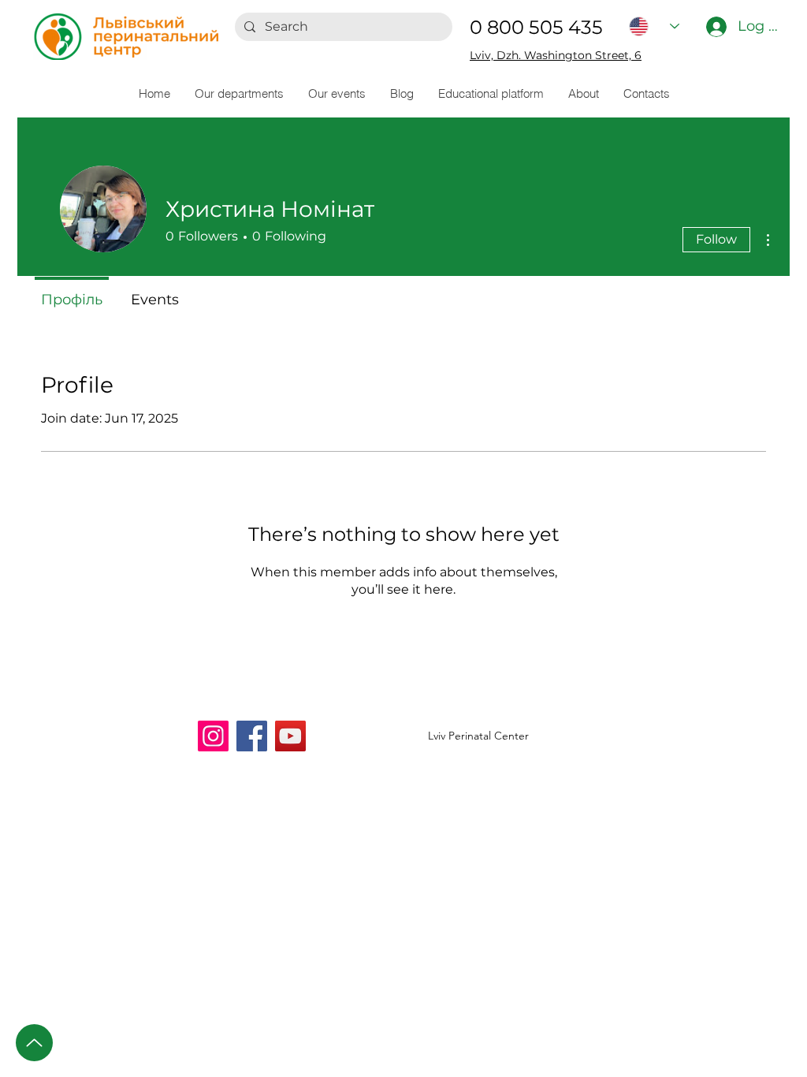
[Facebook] (251, 736)
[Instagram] (213, 736)
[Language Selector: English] (654, 26)
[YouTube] (290, 736)
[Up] (34, 1042)
